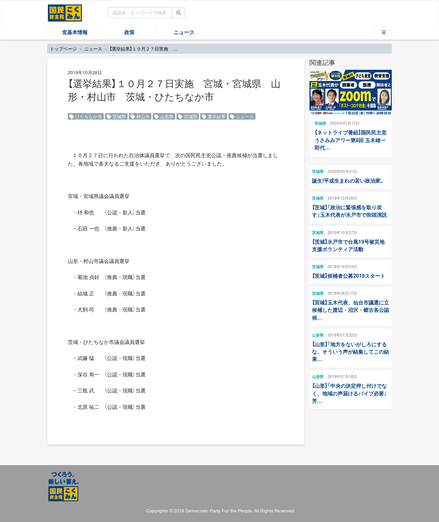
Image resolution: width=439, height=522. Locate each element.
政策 (129, 32)
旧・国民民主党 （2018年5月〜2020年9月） (65, 12)
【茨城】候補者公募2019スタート (348, 275)
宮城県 (190, 116)
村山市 (142, 116)
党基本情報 (75, 32)
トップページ (63, 48)
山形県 (166, 116)
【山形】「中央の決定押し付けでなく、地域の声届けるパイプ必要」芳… (349, 393)
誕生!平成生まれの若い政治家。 (349, 180)
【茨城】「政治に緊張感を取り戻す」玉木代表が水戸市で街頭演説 (349, 210)
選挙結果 (216, 116)
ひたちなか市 (88, 116)
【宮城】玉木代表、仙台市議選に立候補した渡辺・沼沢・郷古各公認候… (350, 310)
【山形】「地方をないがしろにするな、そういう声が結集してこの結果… (350, 351)
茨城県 (118, 116)
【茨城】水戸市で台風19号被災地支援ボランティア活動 (348, 245)
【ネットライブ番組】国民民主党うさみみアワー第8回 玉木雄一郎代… (351, 140)
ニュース (184, 32)
